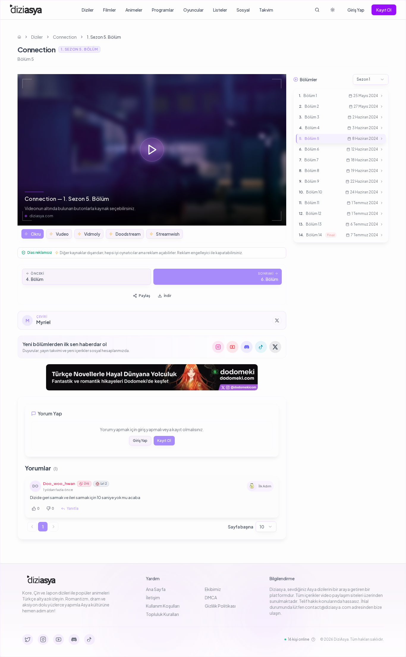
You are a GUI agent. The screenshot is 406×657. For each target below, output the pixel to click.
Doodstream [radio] (128, 234)
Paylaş (144, 295)
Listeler (220, 9)
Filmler (109, 9)
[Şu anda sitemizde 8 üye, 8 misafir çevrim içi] (313, 639)
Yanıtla (72, 508)
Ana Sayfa (156, 589)
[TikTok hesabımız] (261, 347)
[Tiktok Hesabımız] (89, 639)
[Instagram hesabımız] (218, 347)
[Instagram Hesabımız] (43, 639)
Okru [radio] (36, 234)
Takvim (266, 9)
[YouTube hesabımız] (232, 347)
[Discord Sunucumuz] (74, 639)
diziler (37, 37)
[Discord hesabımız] (247, 347)
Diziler (88, 9)
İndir (167, 295)
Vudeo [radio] (62, 234)
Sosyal (243, 9)
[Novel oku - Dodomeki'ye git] (152, 377)
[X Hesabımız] (27, 639)
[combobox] (266, 526)
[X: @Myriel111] (277, 320)
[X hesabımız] (275, 347)
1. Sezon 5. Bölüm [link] (104, 37)
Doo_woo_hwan (59, 483)
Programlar (163, 9)
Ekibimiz (213, 589)
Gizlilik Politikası (220, 605)
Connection (65, 37)
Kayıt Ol (383, 9)
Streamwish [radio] (168, 234)
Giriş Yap (355, 9)
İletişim (153, 597)
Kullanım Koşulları (163, 605)
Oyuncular (193, 9)
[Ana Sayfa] (26, 10)
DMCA (211, 597)
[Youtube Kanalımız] (58, 639)
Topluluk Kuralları (162, 614)
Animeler (133, 9)
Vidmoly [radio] (92, 234)
